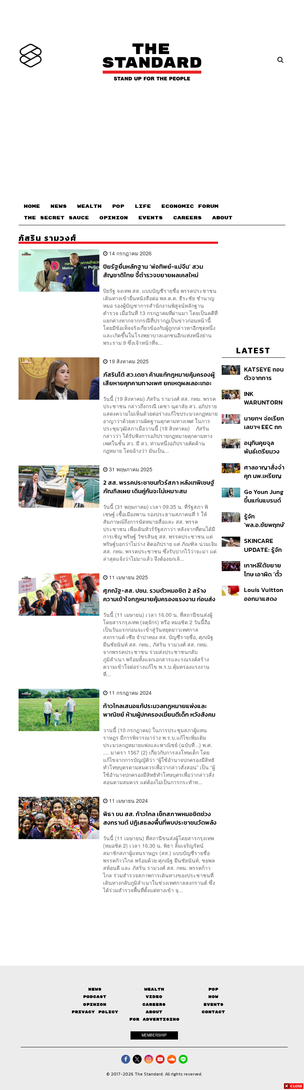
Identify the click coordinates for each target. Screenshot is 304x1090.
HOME (32, 206)
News (95, 989)
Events (214, 1004)
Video (154, 997)
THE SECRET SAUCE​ (56, 217)
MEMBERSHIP (154, 1035)
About (154, 1012)
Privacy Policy (95, 1012)
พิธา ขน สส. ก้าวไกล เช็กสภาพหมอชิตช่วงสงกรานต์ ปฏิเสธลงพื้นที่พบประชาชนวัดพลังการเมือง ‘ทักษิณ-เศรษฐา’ (160, 818)
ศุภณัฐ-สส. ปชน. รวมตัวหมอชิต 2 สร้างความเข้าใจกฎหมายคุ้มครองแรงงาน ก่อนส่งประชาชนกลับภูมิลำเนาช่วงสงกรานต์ (159, 594)
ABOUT (222, 217)
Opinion (94, 1004)
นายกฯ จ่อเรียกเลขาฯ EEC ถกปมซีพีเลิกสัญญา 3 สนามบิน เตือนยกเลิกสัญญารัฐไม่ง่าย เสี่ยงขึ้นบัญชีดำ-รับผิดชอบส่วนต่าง (264, 422)
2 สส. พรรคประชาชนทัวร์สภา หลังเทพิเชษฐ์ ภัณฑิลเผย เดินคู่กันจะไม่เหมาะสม (158, 486)
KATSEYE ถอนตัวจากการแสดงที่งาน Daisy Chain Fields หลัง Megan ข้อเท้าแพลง (264, 373)
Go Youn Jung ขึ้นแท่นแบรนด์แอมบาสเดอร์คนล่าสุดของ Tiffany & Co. (264, 496)
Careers (154, 1004)
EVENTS (150, 217)
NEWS (58, 206)
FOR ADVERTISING (154, 1019)
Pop (213, 989)
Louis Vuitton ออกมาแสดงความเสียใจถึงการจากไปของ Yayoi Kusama (264, 594)
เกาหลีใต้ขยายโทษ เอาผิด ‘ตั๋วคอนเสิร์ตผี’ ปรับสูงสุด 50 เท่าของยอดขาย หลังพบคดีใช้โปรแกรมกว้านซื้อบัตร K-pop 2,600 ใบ (264, 569)
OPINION (113, 217)
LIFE (143, 206)
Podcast (94, 997)
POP (118, 206)
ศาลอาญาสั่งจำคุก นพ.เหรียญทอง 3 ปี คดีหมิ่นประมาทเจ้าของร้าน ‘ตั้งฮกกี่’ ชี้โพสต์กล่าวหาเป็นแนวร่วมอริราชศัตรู (264, 471)
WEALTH (89, 206)
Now (213, 997)
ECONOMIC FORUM (189, 206)
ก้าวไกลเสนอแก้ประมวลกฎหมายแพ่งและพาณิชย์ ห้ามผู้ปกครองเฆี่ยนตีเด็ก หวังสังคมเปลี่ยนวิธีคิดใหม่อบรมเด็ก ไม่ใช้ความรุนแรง (159, 710)
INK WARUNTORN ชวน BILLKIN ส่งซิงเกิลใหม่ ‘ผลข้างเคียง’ (263, 398)
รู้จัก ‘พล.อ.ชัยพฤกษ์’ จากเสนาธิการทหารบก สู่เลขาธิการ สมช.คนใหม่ (264, 520)
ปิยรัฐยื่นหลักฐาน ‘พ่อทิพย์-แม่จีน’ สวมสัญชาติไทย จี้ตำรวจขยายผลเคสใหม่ (153, 270)
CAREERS (187, 217)
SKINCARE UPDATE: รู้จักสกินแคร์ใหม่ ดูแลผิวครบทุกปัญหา (263, 545)
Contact (213, 1012)
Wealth (154, 989)
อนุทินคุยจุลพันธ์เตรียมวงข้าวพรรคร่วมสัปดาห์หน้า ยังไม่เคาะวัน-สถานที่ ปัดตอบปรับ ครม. (264, 447)
